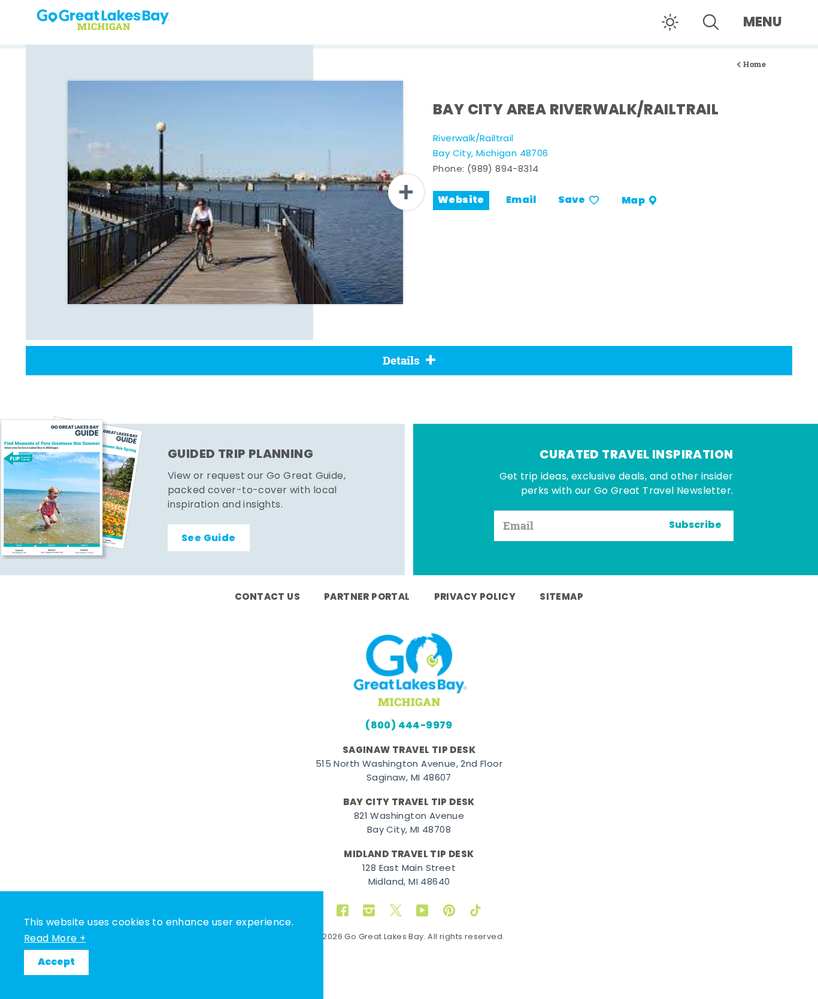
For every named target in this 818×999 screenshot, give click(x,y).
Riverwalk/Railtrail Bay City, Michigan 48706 (491, 147)
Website (461, 200)
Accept (56, 962)
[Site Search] (710, 22)
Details (401, 360)
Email (521, 200)
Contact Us (267, 597)
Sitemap (561, 597)
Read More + (55, 939)
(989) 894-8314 (503, 169)
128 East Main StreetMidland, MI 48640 (409, 875)
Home (754, 64)
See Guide (208, 538)
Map (633, 200)
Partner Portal (367, 597)
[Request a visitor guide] (72, 487)
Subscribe (695, 525)
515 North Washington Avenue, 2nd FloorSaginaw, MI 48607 (409, 771)
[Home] (126, 15)
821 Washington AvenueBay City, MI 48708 (409, 823)
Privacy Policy (475, 597)
